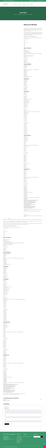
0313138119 (6, 438)
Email (5, 419)
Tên (5, 415)
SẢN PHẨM (23, 4)
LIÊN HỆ (32, 4)
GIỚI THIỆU (19, 4)
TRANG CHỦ (15, 4)
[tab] (5, 218)
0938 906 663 (6, 436)
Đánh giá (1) (9, 218)
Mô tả (5, 218)
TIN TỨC (28, 4)
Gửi (41, 436)
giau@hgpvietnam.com (7, 437)
